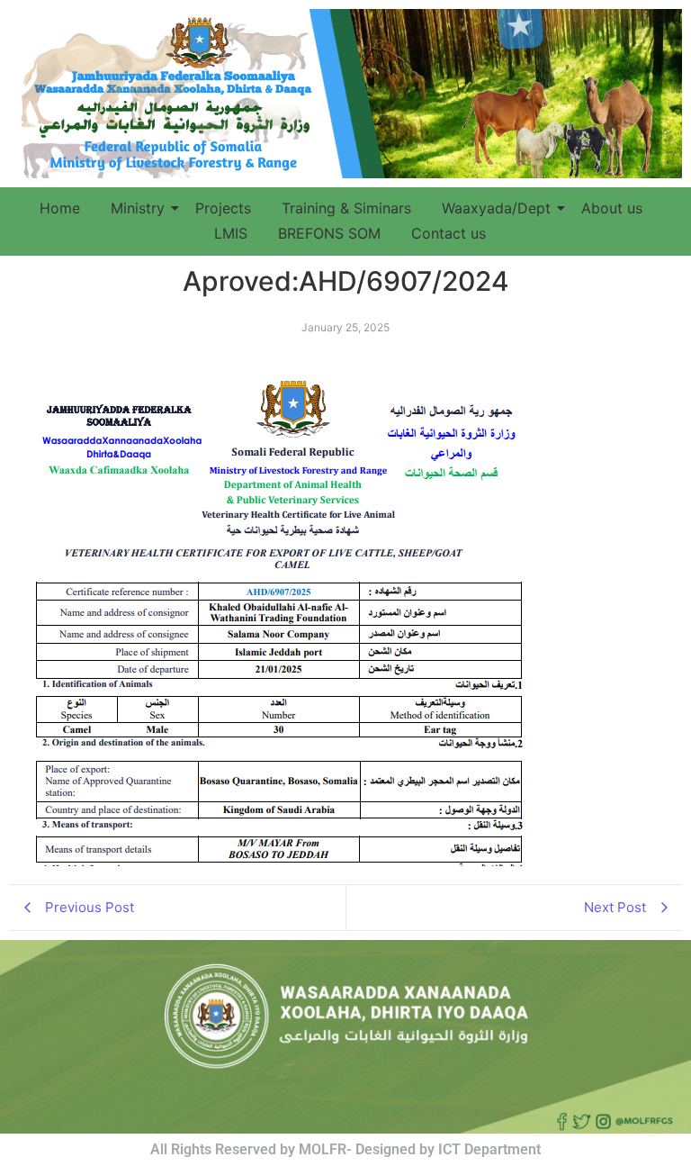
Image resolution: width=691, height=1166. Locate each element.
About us (611, 208)
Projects (223, 208)
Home (60, 208)
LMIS (230, 233)
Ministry (138, 208)
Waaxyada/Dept (496, 208)
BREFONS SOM (329, 233)
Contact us (448, 233)
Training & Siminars (346, 208)
